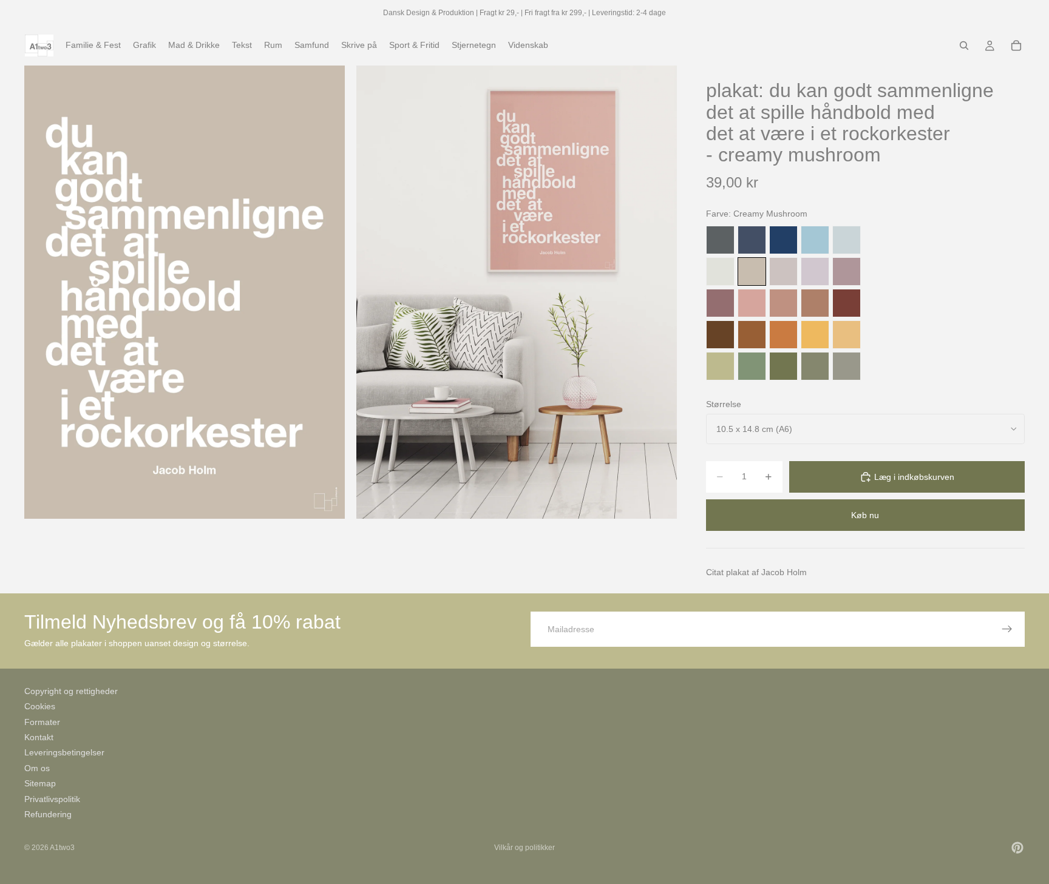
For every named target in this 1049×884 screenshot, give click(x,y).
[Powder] (783, 303)
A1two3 (62, 847)
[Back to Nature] (720, 366)
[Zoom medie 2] (516, 292)
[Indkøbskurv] (1016, 45)
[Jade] (752, 366)
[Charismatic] (846, 334)
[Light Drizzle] (846, 240)
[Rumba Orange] (783, 334)
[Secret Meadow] (783, 366)
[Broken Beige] (783, 271)
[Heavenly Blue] (815, 240)
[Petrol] (752, 240)
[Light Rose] (846, 271)
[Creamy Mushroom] (752, 271)
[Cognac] (752, 334)
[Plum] (720, 303)
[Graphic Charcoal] (720, 240)
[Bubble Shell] (752, 303)
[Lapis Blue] (783, 240)
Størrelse (723, 404)
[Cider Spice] (815, 303)
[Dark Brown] (720, 334)
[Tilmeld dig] (1007, 629)
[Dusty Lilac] (815, 271)
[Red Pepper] (846, 303)
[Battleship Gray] (846, 366)
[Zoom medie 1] (184, 292)
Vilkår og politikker (524, 847)
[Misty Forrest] (815, 366)
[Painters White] (720, 271)
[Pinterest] (1017, 847)
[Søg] (964, 45)
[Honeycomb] (815, 334)
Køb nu (865, 515)
